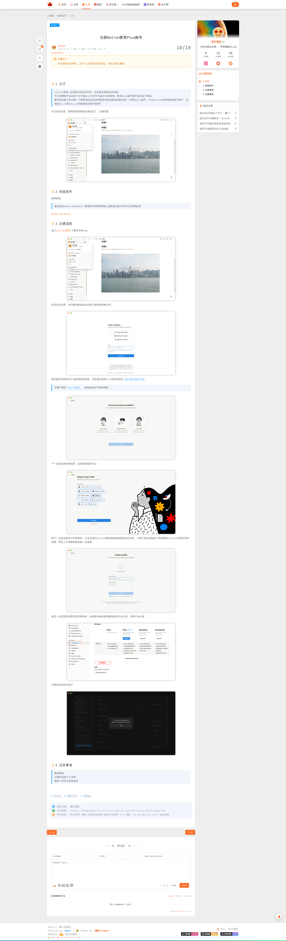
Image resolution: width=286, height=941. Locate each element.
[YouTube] (218, 63)
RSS (222, 928)
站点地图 (233, 928)
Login (174, 885)
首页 (64, 4)
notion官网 (63, 230)
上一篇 (52, 832)
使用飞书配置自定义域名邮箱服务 (215, 128)
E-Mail (102, 856)
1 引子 (206, 81)
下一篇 (190, 832)
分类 (75, 4)
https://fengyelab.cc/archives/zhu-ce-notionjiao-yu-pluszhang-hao (117, 810)
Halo (67, 930)
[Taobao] (231, 63)
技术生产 (62, 15)
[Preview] (72, 885)
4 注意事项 (208, 94)
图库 (99, 4)
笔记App (87, 796)
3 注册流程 (208, 90)
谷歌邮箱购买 (133, 4)
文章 (87, 4)
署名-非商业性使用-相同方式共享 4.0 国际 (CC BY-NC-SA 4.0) (119, 814)
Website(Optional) (154, 856)
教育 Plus (72, 796)
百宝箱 (112, 4)
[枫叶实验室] (51, 4)
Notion (57, 796)
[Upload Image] (67, 885)
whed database (61, 213)
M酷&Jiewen (101, 930)
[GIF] (63, 885)
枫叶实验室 (64, 926)
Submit (184, 885)
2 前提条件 (208, 85)
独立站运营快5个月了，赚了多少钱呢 (215, 113)
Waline (182, 911)
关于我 (164, 4)
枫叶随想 (61, 46)
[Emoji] (59, 885)
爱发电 (150, 4)
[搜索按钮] (235, 4)
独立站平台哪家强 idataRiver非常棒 (215, 118)
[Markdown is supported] (55, 885)
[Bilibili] (206, 63)
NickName (57, 856)
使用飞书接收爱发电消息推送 (215, 123)
